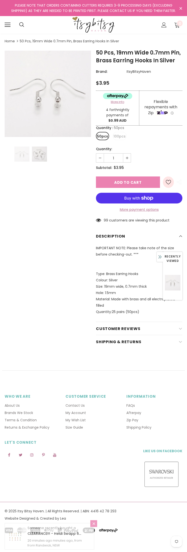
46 (106, 220)
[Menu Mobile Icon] (7, 25)
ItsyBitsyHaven (139, 71)
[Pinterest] (43, 455)
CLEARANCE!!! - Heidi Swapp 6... (54, 536)
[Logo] (93, 24)
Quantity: (104, 149)
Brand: (101, 71)
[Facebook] (9, 455)
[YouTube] (54, 455)
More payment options (139, 209)
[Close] (93, 526)
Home (10, 41)
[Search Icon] (21, 24)
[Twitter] (20, 455)
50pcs (102, 136)
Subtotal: (104, 167)
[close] (180, 8)
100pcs (119, 136)
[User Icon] (164, 25)
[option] (48, 94)
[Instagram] (32, 455)
